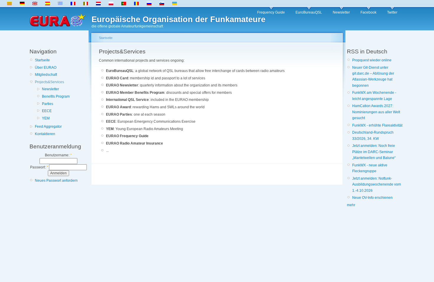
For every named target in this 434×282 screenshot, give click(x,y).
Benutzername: (58, 155)
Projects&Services (49, 82)
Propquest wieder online (371, 60)
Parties (47, 104)
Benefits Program (56, 96)
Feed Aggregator (48, 126)
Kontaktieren (45, 134)
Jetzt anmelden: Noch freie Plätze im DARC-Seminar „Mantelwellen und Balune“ (374, 152)
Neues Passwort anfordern (56, 180)
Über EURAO (45, 67)
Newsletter (341, 12)
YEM (46, 118)
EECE (47, 111)
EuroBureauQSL (309, 12)
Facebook (368, 12)
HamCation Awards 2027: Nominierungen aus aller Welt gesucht (376, 112)
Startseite (42, 60)
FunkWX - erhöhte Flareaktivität (377, 125)
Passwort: (39, 167)
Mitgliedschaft (46, 75)
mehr (351, 205)
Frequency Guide (271, 12)
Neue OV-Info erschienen (372, 198)
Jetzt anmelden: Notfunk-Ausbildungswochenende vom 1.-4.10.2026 (376, 184)
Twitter (392, 12)
